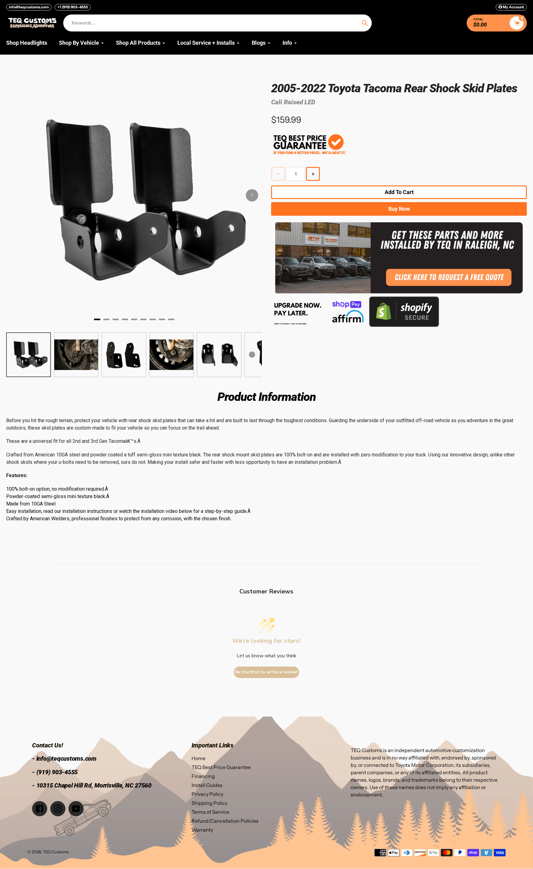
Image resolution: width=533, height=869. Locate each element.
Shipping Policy (209, 803)
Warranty (202, 830)
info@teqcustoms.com (29, 7)
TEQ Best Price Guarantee (221, 767)
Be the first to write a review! (266, 672)
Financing (203, 776)
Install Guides (207, 785)
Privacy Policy (207, 794)
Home (198, 758)
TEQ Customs (55, 851)
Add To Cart (399, 192)
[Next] (252, 195)
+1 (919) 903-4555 (72, 7)
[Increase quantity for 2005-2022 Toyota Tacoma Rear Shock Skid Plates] (313, 174)
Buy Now (399, 209)
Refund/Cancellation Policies (225, 821)
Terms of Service (210, 812)
